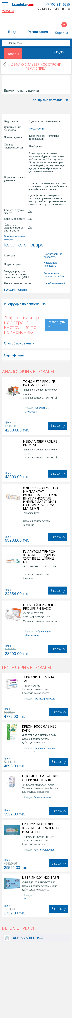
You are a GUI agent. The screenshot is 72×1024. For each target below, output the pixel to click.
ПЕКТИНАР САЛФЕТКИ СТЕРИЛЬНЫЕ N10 (40, 778)
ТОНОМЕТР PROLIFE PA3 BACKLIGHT (39, 383)
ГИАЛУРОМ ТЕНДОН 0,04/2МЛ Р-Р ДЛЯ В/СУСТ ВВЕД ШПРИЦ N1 (39, 557)
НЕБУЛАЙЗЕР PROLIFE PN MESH (40, 443)
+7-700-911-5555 (57, 4)
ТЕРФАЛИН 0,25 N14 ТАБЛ (38, 679)
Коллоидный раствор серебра (54, 275)
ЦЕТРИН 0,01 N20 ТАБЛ (40, 878)
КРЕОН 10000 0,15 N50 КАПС (39, 728)
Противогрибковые (44, 698)
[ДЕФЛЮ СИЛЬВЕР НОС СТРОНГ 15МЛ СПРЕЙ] (7, 937)
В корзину (57, 425)
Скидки (59, 52)
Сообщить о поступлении (49, 100)
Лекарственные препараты (53, 255)
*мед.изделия (36, 128)
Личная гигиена (42, 797)
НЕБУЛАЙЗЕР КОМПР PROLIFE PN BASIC (39, 607)
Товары (13, 54)
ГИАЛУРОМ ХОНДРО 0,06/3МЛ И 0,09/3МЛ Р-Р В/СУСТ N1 (40, 828)
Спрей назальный (54, 283)
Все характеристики (16, 289)
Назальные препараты (50, 264)
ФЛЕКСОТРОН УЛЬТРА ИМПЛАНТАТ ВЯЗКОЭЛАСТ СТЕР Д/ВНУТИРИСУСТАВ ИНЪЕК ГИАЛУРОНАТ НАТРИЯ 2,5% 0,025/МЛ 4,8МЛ (41, 498)
